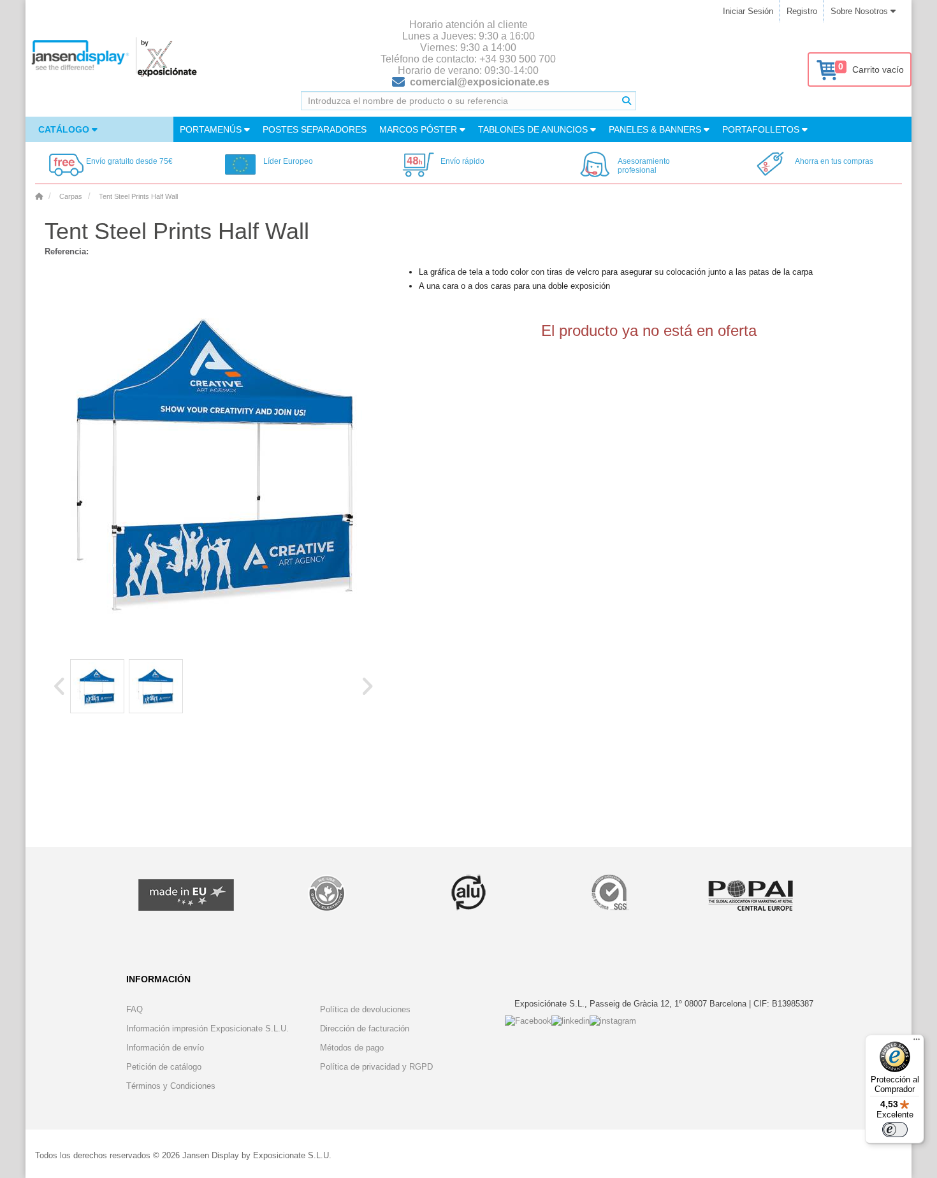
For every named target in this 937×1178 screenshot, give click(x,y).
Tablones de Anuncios (534, 129)
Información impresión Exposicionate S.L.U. (207, 1028)
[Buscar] (626, 100)
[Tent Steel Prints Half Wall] (97, 686)
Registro (802, 11)
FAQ (134, 1009)
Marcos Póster (419, 129)
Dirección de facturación (364, 1028)
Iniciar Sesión (748, 11)
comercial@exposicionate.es (479, 81)
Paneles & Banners (656, 129)
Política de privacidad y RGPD (376, 1067)
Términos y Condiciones (170, 1086)
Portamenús (212, 129)
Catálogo (65, 129)
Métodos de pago (352, 1047)
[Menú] (916, 1042)
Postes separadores (315, 129)
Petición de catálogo (163, 1067)
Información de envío (165, 1047)
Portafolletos (762, 129)
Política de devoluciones (365, 1009)
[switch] (895, 1129)
